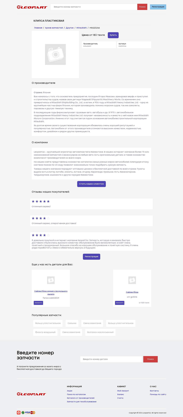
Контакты (154, 391)
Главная (38, 28)
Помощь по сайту (158, 394)
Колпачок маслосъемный (100, 332)
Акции (69, 391)
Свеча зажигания (92, 323)
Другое (70, 28)
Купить (113, 35)
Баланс (120, 394)
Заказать (38, 303)
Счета (120, 398)
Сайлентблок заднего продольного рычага (50, 293)
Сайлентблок (132, 292)
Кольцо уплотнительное (48, 323)
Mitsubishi (81, 28)
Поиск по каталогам (76, 394)
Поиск (142, 7)
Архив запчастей (54, 28)
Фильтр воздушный (45, 332)
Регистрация (158, 7)
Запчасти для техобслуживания (81, 402)
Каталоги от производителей (80, 398)
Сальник (72, 323)
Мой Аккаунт (123, 391)
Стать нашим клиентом (91, 184)
